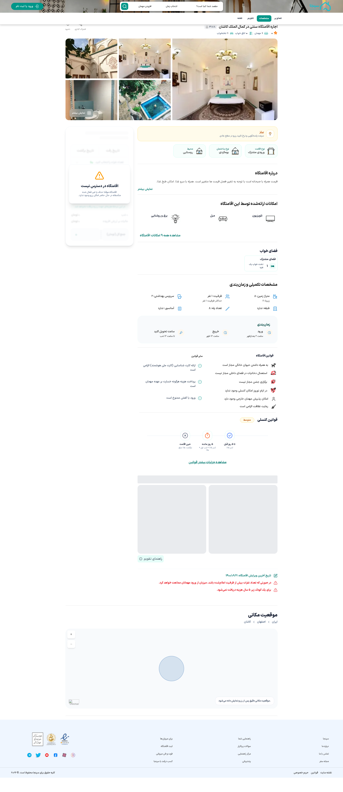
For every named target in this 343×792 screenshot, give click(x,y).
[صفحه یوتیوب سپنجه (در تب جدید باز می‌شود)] (47, 755)
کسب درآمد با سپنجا (163, 761)
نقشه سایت (326, 773)
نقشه (239, 18)
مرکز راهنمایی (244, 753)
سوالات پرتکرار (244, 746)
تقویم (251, 18)
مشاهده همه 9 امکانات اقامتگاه (160, 235)
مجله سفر (324, 761)
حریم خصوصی (301, 773)
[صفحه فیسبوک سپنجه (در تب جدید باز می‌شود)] (55, 755)
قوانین (314, 773)
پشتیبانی (246, 761)
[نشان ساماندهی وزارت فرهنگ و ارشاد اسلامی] (51, 739)
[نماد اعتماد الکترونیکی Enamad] (64, 739)
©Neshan (74, 704)
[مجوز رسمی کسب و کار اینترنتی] (37, 739)
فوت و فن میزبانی (164, 753)
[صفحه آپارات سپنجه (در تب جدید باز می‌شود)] (64, 755)
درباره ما (325, 746)
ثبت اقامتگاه (166, 746)
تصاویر (278, 18)
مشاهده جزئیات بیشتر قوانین (207, 462)
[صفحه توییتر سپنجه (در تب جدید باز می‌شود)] (38, 755)
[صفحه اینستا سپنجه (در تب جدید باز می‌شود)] (73, 755)
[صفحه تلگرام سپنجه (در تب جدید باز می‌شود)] (29, 755)
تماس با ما (324, 753)
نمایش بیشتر (145, 189)
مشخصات (264, 18)
